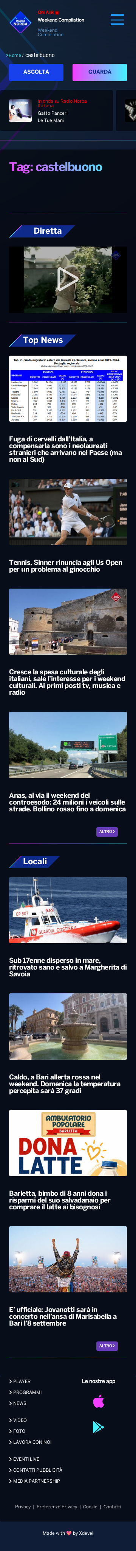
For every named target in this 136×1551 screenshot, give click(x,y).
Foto (18, 1431)
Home (15, 55)
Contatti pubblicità (37, 1470)
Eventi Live (25, 1459)
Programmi (27, 1393)
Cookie (90, 1507)
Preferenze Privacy (57, 1507)
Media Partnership (36, 1481)
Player (21, 1382)
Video (19, 1420)
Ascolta (36, 72)
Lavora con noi (31, 1442)
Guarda (99, 72)
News (19, 1403)
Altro (106, 832)
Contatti (112, 1507)
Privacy (23, 1507)
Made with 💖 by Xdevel (68, 1533)
